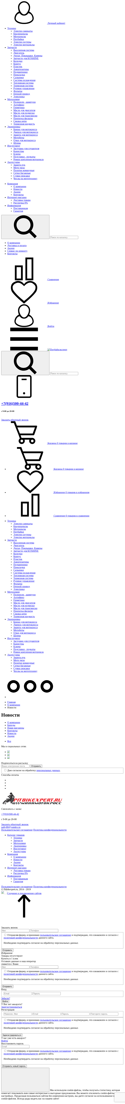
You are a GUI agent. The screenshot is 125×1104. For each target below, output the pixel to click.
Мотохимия (13, 99)
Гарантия (18, 211)
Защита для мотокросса (25, 135)
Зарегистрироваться (11, 1007)
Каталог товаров (16, 835)
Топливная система (23, 83)
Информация (14, 205)
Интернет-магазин (17, 197)
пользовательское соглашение (55, 935)
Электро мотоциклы (24, 44)
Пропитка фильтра (23, 118)
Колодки (17, 61)
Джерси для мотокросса (25, 132)
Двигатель (18, 53)
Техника (11, 28)
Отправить (36, 766)
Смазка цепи (20, 121)
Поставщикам (20, 208)
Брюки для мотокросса (25, 129)
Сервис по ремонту (17, 251)
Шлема (17, 143)
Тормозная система (23, 85)
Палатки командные (23, 170)
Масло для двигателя (24, 110)
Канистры (18, 151)
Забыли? (5, 998)
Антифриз (18, 104)
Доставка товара (21, 200)
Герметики (19, 107)
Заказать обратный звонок (15, 420)
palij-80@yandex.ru (10, 827)
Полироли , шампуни (24, 102)
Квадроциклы (20, 33)
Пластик (17, 66)
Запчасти (12, 47)
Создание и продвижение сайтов (24, 893)
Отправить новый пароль (14, 1066)
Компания (12, 183)
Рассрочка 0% (20, 203)
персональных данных (48, 770)
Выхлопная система (23, 50)
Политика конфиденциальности (50, 830)
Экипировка (13, 126)
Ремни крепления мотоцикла (28, 159)
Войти (50, 326)
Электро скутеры (22, 42)
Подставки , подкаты (24, 156)
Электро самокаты (23, 31)
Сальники (18, 77)
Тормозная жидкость (24, 124)
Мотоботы (18, 137)
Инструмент (13, 145)
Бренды (11, 725)
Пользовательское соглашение (17, 830)
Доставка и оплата (17, 245)
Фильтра (17, 91)
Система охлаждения (24, 80)
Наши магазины (15, 728)
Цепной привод (21, 94)
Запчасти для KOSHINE (26, 58)
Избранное (53, 303)
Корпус (17, 64)
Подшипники (20, 72)
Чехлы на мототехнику (25, 178)
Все (9, 741)
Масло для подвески (24, 113)
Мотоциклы (19, 36)
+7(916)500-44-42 (14, 403)
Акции (17, 192)
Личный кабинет (56, 23)
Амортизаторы (21, 69)
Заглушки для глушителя (26, 148)
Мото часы (19, 167)
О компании (19, 186)
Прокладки (19, 74)
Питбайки (18, 39)
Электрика (19, 96)
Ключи (17, 154)
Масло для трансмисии (25, 115)
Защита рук (19, 165)
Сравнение (53, 279)
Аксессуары (13, 162)
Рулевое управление (23, 88)
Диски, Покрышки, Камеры (27, 55)
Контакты (18, 194)
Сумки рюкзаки (21, 176)
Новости (17, 189)
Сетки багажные (22, 173)
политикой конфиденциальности (21, 937)
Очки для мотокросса (24, 140)
